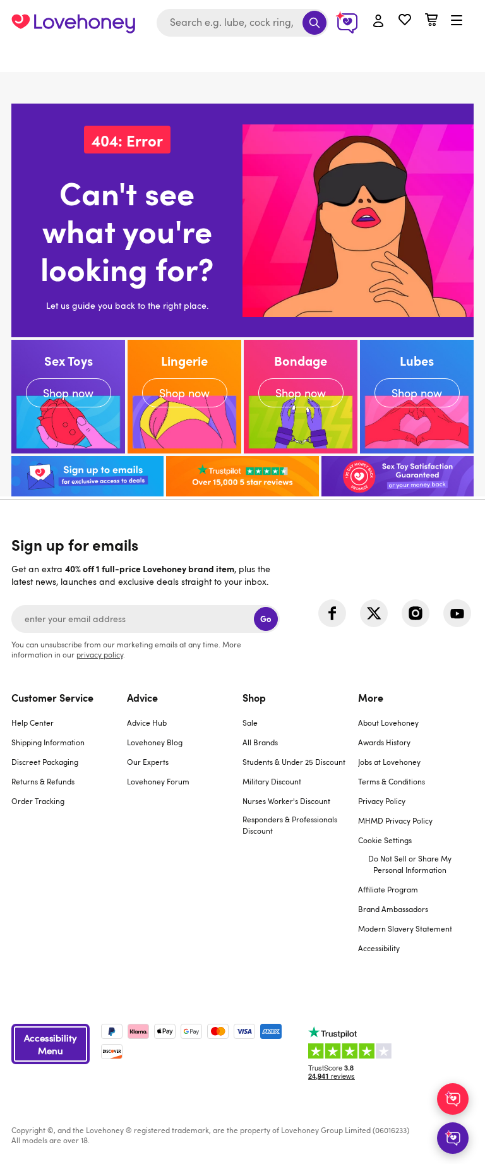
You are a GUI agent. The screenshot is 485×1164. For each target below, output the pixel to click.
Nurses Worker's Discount (286, 801)
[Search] (314, 23)
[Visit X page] (374, 613)
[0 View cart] (431, 21)
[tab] (69, 830)
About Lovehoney (388, 722)
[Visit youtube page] (457, 613)
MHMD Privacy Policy (395, 820)
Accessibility (379, 948)
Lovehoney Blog (155, 742)
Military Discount (271, 781)
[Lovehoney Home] (73, 22)
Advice (142, 697)
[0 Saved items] (405, 21)
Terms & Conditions (391, 781)
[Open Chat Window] (453, 1138)
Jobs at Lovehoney (389, 762)
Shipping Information (48, 742)
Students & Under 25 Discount (293, 762)
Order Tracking (37, 801)
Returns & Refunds (43, 781)
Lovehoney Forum (158, 781)
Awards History (384, 742)
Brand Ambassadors (393, 909)
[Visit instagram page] (415, 613)
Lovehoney (243, 58)
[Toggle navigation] (456, 20)
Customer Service (52, 697)
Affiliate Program (388, 889)
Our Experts (148, 762)
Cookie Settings (385, 840)
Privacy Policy (381, 801)
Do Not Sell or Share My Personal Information (410, 864)
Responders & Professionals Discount (289, 825)
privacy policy (99, 654)
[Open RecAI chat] (453, 1099)
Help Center (32, 722)
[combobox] (242, 23)
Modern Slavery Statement (405, 928)
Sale (250, 722)
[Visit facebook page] (332, 613)
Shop (254, 697)
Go (265, 619)
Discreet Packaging (44, 762)
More (370, 697)
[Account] (378, 21)
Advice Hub (147, 722)
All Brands (260, 742)
